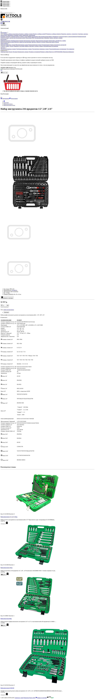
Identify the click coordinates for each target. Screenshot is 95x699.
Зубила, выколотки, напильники (27, 35)
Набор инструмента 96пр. (6, 618)
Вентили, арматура (19, 42)
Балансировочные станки (34, 44)
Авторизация (5, 98)
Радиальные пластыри (29, 40)
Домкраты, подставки (19, 46)
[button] (4, 23)
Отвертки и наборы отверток (53, 34)
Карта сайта (32, 697)
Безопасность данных (23, 51)
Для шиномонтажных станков (8, 49)
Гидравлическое (46, 44)
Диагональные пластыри (42, 40)
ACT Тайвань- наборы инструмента (10, 34)
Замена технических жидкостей (58, 44)
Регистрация (14, 98)
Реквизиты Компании (68, 51)
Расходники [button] (4, 39)
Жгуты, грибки (62, 40)
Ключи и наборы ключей (39, 34)
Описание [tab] (6, 312)
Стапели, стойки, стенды (7, 46)
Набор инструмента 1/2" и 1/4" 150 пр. (9, 516)
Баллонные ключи (20, 38)
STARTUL (14, 290)
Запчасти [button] (3, 47)
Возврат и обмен (44, 51)
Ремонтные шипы (50, 42)
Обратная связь (4, 51)
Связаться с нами (19, 697)
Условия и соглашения (34, 51)
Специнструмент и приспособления (68, 36)
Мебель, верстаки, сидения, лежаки (34, 46)
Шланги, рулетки (41, 42)
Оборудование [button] (4, 43)
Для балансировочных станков (24, 49)
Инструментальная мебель (45, 36)
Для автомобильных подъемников (57, 49)
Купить (3, 574)
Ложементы (55, 36)
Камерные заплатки (6, 40)
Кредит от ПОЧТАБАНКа (55, 51)
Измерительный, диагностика (8, 38)
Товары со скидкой (42, 697)
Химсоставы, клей (53, 40)
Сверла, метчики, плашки (55, 38)
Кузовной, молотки (5, 36)
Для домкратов (70, 49)
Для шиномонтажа (39, 38)
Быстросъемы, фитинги (30, 42)
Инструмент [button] (4, 32)
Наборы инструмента (33, 36)
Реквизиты (26, 697)
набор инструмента (9, 309)
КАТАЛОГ (3, 25)
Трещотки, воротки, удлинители (69, 34)
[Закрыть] (1, 31)
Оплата (10, 51)
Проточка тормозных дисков (8, 44)
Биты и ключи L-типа (21, 36)
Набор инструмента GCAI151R (7, 688)
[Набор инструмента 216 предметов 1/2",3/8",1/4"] (19, 250)
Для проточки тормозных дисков (40, 49)
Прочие (57, 42)
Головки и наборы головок (26, 34)
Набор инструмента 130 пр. (6, 567)
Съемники (13, 36)
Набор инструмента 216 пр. (9, 105)
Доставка (15, 51)
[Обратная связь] (2, 23)
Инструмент (6, 102)
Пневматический (81, 36)
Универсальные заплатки (17, 40)
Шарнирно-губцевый (12, 35)
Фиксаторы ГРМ (30, 38)
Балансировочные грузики (7, 42)
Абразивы (46, 38)
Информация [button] (4, 50)
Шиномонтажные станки (21, 44)
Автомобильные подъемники (50, 46)
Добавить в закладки (8, 298)
